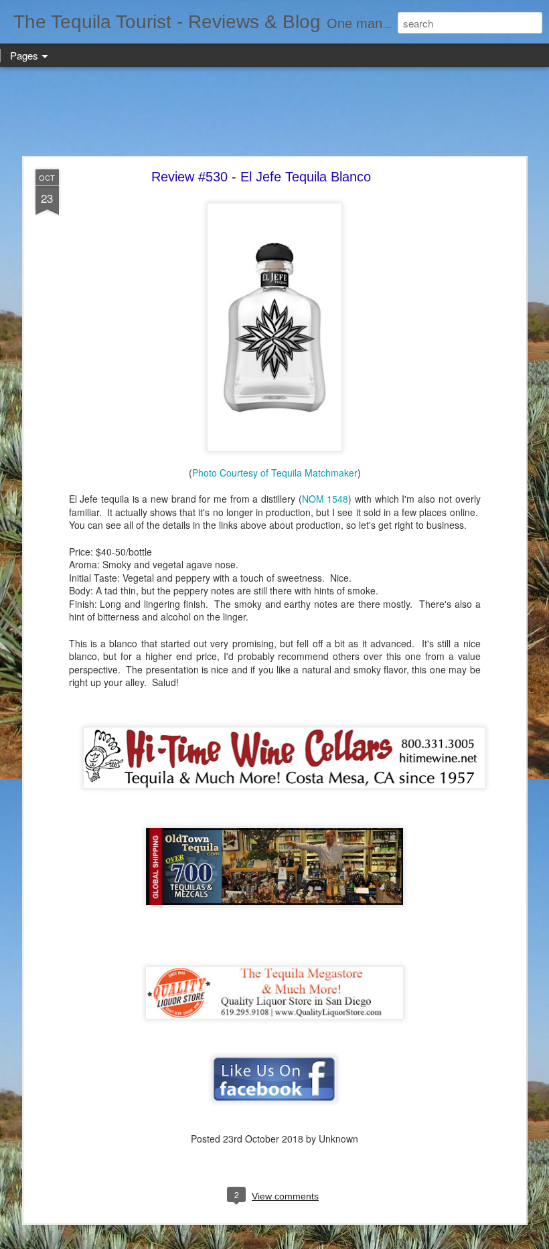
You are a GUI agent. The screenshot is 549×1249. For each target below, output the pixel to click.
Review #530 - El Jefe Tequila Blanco (261, 176)
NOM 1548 (325, 498)
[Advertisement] (274, 112)
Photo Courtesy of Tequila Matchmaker (275, 472)
